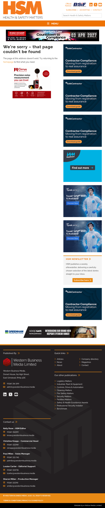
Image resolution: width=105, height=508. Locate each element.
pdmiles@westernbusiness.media (21, 461)
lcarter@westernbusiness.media (21, 473)
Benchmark (62, 409)
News (59, 362)
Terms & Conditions (12, 500)
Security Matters (64, 396)
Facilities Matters (64, 399)
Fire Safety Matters (65, 393)
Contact (97, 10)
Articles (60, 359)
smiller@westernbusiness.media (21, 486)
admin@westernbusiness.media (21, 387)
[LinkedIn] (91, 4)
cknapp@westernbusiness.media (21, 448)
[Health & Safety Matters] (23, 19)
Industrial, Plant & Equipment (69, 384)
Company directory (90, 359)
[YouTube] (100, 4)
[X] (95, 4)
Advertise (85, 10)
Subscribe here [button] (81, 280)
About (59, 365)
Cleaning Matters (64, 390)
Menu (54, 23)
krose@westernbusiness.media (20, 435)
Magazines (86, 362)
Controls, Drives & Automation (70, 387)
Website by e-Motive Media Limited (88, 505)
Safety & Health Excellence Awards (72, 402)
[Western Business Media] (22, 366)
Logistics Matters (64, 381)
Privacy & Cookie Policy (32, 500)
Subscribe (71, 10)
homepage (8, 62)
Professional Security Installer (70, 406)
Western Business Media (16, 496)
